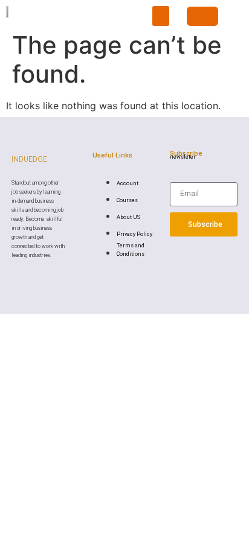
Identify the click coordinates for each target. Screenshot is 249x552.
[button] (160, 16)
